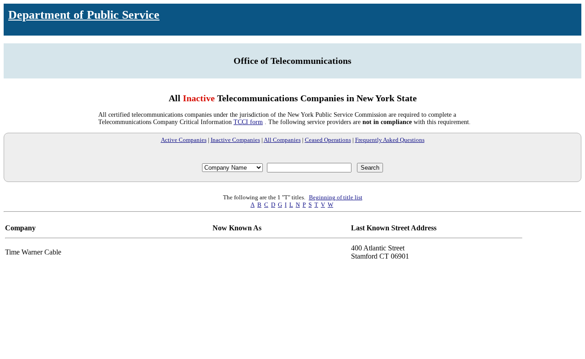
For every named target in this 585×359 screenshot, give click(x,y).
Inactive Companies (235, 139)
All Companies (282, 139)
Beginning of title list (335, 197)
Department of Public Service (84, 14)
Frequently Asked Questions (390, 139)
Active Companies (184, 139)
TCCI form (248, 122)
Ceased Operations (328, 139)
